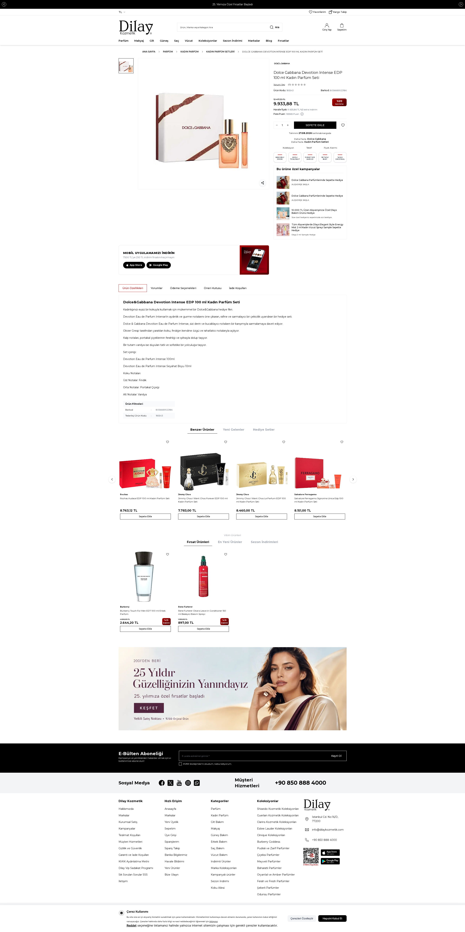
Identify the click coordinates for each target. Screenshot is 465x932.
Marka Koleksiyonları (224, 868)
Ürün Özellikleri (132, 288)
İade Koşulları (237, 288)
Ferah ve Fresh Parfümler (273, 881)
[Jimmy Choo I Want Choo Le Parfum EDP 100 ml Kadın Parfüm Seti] (262, 464)
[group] (203, 123)
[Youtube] (179, 783)
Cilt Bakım (217, 822)
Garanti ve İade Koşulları (134, 855)
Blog (269, 40)
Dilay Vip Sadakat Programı (136, 868)
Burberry (124, 607)
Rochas (124, 494)
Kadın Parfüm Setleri (220, 51)
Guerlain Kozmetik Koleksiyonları (278, 815)
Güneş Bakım (219, 835)
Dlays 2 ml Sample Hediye (304, 235)
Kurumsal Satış (128, 822)
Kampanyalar (127, 828)
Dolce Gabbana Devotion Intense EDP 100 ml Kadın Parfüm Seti (282, 51)
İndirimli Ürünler (221, 861)
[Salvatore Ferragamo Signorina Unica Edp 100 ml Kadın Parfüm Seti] (320, 464)
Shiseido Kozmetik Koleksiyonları (278, 808)
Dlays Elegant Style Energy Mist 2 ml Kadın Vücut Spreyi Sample (317, 226)
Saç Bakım (217, 848)
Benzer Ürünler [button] (202, 429)
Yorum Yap (279, 84)
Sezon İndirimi (232, 40)
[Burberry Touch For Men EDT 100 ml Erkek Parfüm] (145, 576)
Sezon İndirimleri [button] (264, 542)
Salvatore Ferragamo (305, 494)
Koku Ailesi (218, 887)
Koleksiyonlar (208, 40)
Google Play (160, 265)
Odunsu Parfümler (269, 894)
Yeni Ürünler (172, 868)
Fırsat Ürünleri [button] (198, 542)
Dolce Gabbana (316, 139)
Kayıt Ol (336, 756)
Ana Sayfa (148, 51)
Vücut (189, 40)
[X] (170, 783)
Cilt (152, 40)
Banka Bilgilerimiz (176, 855)
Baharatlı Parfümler (269, 868)
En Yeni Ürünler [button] (230, 542)
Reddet (131, 925)
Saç (176, 40)
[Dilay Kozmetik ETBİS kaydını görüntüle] (311, 857)
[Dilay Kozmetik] (325, 804)
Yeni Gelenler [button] (233, 429)
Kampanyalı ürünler (223, 874)
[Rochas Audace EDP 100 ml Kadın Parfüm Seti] (145, 464)
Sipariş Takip (172, 848)
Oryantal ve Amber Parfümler (276, 874)
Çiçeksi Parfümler (268, 855)
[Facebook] (162, 783)
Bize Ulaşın (172, 874)
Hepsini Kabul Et (332, 918)
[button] (4, 4)
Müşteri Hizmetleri (130, 841)
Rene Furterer (185, 607)
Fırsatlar (283, 40)
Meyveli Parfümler (268, 861)
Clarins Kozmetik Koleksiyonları (276, 822)
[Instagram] (188, 783)
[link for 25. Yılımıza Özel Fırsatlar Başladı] (232, 4)
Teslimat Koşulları (129, 835)
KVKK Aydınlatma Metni (134, 861)
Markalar (254, 40)
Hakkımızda (126, 808)
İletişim (123, 881)
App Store (136, 265)
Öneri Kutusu (212, 288)
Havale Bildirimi (174, 861)
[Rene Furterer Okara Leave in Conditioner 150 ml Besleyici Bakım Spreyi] (203, 576)
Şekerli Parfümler (268, 887)
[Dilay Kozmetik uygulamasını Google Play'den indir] (330, 861)
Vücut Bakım (219, 855)
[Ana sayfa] (136, 27)
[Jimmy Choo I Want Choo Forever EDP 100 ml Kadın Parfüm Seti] (203, 464)
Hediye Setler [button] (264, 429)
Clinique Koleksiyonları (271, 835)
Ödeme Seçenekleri (183, 288)
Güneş (164, 40)
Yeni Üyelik (171, 822)
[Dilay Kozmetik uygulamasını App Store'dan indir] (330, 852)
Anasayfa (170, 808)
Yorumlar (156, 288)
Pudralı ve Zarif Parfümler (273, 848)
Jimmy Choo (184, 494)
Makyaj (139, 40)
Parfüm (123, 40)
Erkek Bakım (219, 841)
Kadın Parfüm (190, 51)
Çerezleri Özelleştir (302, 918)
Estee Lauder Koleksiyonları (274, 828)
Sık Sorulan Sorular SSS (133, 874)
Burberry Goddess (268, 841)
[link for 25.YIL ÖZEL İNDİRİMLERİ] (233, 688)
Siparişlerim (172, 841)
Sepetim (170, 828)
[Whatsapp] (197, 783)
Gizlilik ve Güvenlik (130, 848)
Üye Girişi (170, 835)
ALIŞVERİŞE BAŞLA (300, 184)
